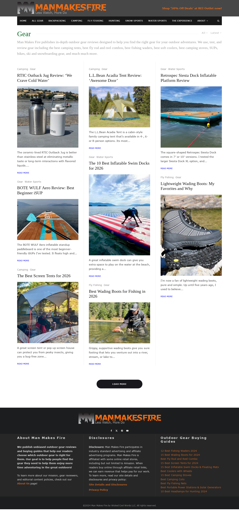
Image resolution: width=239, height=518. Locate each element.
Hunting (114, 20)
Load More (119, 384)
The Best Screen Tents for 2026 (44, 276)
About (201, 20)
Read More (23, 173)
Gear (33, 69)
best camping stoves (193, 48)
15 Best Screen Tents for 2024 (179, 463)
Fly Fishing (95, 20)
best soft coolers (165, 48)
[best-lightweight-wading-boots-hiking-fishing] (191, 235)
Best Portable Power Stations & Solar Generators (191, 487)
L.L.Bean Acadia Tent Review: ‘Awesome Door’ (115, 78)
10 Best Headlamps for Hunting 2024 (184, 491)
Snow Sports (134, 20)
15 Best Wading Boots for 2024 (180, 454)
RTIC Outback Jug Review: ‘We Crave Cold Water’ (44, 78)
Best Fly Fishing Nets (173, 483)
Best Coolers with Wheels (176, 471)
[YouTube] (127, 431)
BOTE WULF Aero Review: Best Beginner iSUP (45, 190)
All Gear (37, 20)
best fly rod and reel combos (103, 48)
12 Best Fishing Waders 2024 (179, 450)
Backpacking (57, 20)
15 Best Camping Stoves (176, 475)
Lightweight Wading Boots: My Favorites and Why (188, 186)
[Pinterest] (122, 431)
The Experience (182, 20)
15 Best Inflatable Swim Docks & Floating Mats (190, 467)
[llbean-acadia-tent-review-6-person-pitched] (119, 106)
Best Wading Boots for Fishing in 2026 (117, 294)
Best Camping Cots (172, 479)
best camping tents (67, 48)
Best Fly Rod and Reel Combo (179, 458)
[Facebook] (111, 431)
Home (23, 20)
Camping (76, 20)
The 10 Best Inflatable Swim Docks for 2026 (119, 166)
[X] (116, 431)
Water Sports (157, 20)
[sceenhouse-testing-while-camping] (47, 312)
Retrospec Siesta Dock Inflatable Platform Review (188, 78)
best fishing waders (138, 48)
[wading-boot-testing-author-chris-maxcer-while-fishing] (119, 322)
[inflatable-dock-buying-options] (119, 215)
